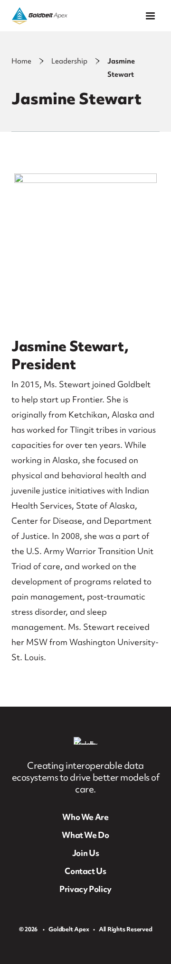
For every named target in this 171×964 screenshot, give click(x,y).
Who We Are (85, 816)
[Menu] (150, 16)
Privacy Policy (85, 888)
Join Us (85, 852)
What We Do (85, 834)
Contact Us (85, 870)
